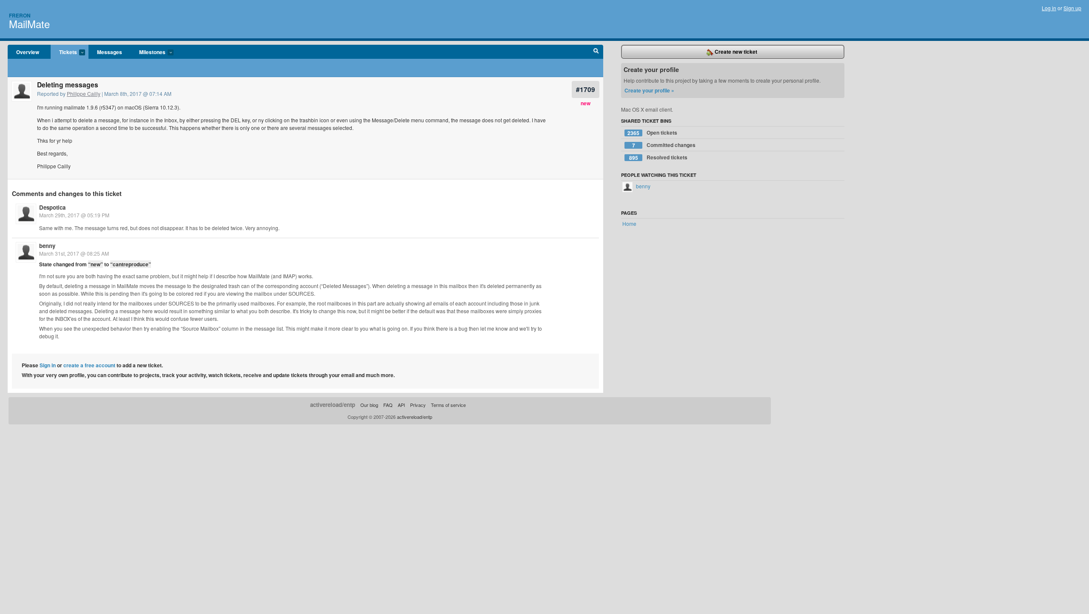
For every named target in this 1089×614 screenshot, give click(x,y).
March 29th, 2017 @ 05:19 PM (74, 215)
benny (47, 246)
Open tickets (652, 133)
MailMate (29, 23)
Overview (27, 52)
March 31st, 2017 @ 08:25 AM (74, 253)
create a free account (89, 365)
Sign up (1072, 8)
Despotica (52, 207)
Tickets (64, 52)
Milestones (148, 52)
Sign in (48, 365)
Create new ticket (735, 51)
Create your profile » (649, 90)
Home (629, 223)
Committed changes (664, 145)
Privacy (418, 404)
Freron (20, 15)
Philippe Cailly (83, 93)
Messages (109, 52)
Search (596, 52)
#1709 (585, 89)
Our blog (369, 404)
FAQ (388, 404)
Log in (1049, 8)
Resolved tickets (658, 157)
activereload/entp (332, 405)
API (401, 404)
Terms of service (448, 404)
